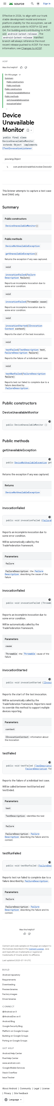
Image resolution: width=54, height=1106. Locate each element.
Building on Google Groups (15, 1035)
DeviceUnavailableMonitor (21, 225)
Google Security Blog (12, 1026)
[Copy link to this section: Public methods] (32, 441)
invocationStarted (16, 325)
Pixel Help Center (10, 1058)
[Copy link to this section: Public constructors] (40, 403)
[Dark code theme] (49, 421)
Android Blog (8, 1021)
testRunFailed (14, 373)
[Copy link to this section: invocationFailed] (28, 508)
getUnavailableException (20, 253)
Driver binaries (9, 999)
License (46, 1088)
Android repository (11, 974)
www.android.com (11, 1063)
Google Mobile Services (13, 1067)
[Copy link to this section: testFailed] (19, 753)
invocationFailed (16, 274)
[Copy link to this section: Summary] (22, 207)
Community (25, 1088)
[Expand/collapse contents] (20, 75)
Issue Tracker (8, 1077)
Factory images (9, 994)
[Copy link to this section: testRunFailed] (24, 853)
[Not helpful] (26, 67)
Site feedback (21, 1093)
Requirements (9, 979)
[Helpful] (21, 67)
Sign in (46, 3)
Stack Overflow (9, 1072)
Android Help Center (12, 1053)
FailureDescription (16, 352)
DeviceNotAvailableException (23, 246)
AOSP (5, 61)
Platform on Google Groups (15, 1031)
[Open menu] (5, 3)
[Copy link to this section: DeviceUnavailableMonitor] (42, 413)
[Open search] (32, 3)
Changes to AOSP (31, 48)
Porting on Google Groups (14, 1040)
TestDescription (29, 349)
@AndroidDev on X (11, 1016)
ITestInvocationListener (17, 148)
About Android (9, 1088)
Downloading (8, 984)
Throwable (29, 653)
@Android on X (9, 1011)
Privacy (7, 1093)
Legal (36, 1088)
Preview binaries (10, 989)
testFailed (12, 349)
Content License (36, 949)
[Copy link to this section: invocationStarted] (30, 670)
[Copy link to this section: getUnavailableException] (39, 450)
